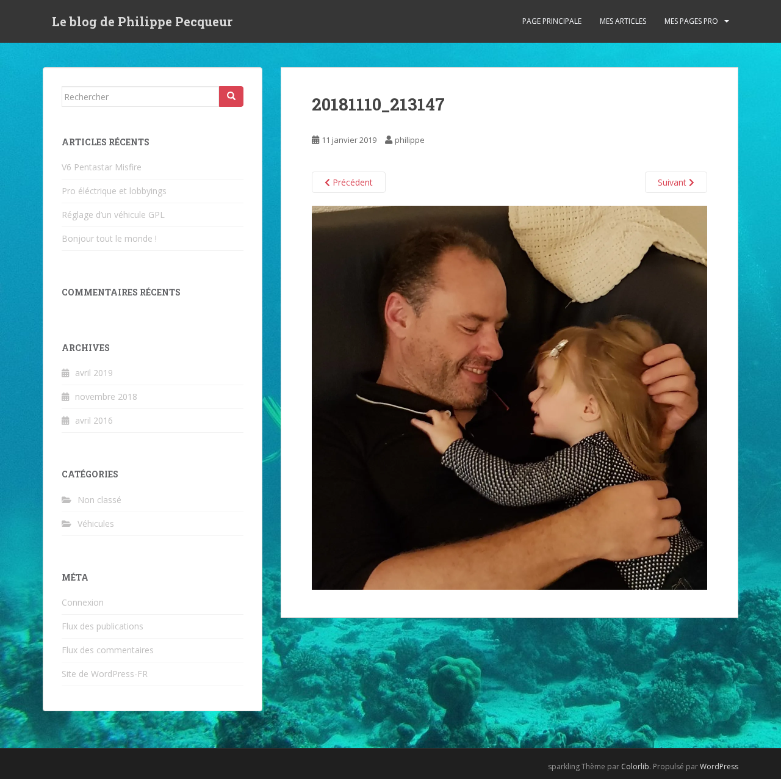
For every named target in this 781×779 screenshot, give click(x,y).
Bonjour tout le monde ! (109, 238)
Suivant (673, 182)
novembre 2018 (106, 396)
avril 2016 (94, 420)
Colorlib (635, 766)
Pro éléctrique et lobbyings (114, 191)
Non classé (99, 499)
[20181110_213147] (509, 397)
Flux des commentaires (108, 650)
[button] (509, 398)
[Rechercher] (231, 96)
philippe (410, 139)
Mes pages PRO (691, 21)
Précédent (351, 182)
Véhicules (95, 523)
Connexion (83, 602)
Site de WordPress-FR (105, 673)
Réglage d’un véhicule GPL (113, 214)
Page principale (551, 21)
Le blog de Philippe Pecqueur (142, 21)
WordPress (719, 766)
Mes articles (623, 21)
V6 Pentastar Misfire (102, 167)
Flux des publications (102, 626)
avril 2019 (94, 373)
